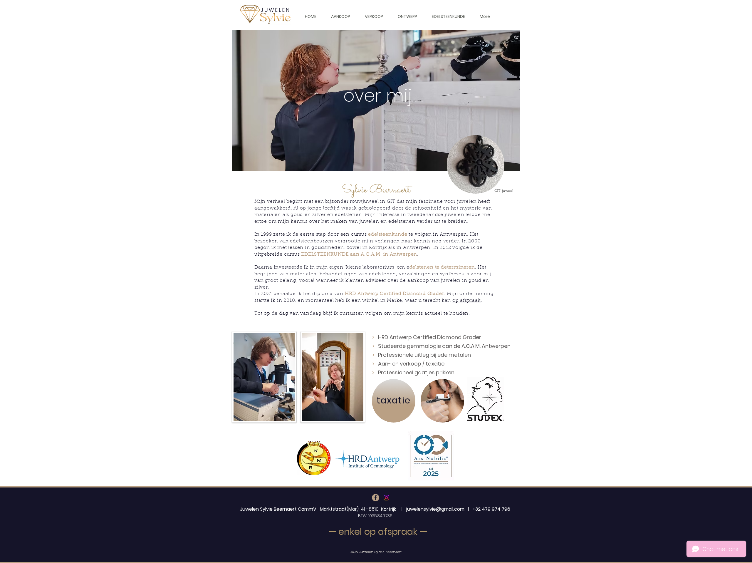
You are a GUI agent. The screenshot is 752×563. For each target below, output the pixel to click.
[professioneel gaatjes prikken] (442, 401)
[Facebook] (375, 497)
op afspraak (466, 300)
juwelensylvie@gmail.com (434, 509)
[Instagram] (386, 497)
